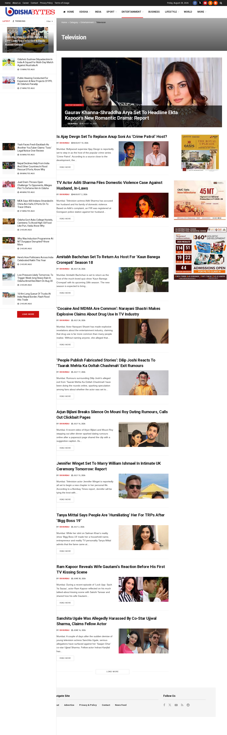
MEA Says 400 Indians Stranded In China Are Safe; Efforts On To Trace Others (35, 204)
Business (154, 11)
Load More (28, 314)
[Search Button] (221, 3)
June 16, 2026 (79, 630)
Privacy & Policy (88, 705)
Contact (34, 3)
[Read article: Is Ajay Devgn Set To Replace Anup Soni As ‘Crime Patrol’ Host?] (144, 153)
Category (74, 22)
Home (7, 3)
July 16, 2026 (79, 424)
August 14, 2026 (89, 124)
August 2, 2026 (80, 194)
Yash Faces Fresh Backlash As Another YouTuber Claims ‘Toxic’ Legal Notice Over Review (34, 147)
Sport (110, 11)
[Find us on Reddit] (215, 3)
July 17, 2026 (79, 372)
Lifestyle (171, 11)
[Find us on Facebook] (195, 3)
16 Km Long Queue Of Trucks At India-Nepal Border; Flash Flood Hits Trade (34, 296)
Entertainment (131, 11)
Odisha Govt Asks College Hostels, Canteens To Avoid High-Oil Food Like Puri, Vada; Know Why (35, 222)
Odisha (83, 11)
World (188, 11)
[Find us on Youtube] (205, 3)
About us (16, 3)
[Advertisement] (28, 116)
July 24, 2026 (79, 269)
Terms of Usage (62, 3)
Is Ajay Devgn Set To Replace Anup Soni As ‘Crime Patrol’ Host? (112, 136)
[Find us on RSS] (210, 3)
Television (101, 22)
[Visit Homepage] (30, 12)
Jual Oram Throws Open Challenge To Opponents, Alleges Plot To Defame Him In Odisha (34, 185)
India (98, 11)
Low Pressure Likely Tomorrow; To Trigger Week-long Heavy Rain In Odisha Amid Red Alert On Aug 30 (35, 278)
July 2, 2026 (78, 527)
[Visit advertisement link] (200, 153)
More (200, 11)
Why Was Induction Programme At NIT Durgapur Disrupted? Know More (35, 241)
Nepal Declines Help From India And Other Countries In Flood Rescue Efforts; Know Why (33, 166)
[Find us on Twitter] (200, 3)
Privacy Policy (46, 3)
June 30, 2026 (79, 579)
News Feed (120, 705)
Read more (67, 166)
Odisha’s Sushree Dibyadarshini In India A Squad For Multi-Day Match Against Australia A (35, 62)
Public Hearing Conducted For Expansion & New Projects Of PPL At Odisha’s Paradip (34, 81)
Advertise (69, 705)
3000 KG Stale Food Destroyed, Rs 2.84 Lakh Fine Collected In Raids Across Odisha (26, 40)
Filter (49, 21)
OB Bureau (73, 124)
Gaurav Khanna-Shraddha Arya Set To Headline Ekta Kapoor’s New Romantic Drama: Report (121, 115)
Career (26, 3)
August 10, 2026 (80, 143)
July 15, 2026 (79, 475)
